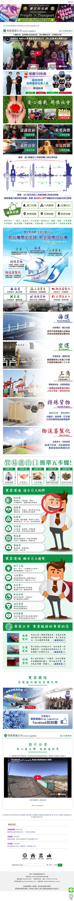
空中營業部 (6, 815)
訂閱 (50, 865)
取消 (55, 865)
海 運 (51, 815)
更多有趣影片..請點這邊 (38, 800)
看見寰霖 (22, 815)
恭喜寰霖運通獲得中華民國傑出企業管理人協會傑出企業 (22, 26)
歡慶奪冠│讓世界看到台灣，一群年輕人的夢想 (21, 832)
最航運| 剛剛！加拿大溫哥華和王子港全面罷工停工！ (23, 839)
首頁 (11, 815)
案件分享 (40, 817)
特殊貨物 (66, 815)
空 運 (55, 815)
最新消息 (70, 2)
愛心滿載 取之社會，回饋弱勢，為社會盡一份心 (21, 846)
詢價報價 (46, 815)
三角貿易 (60, 815)
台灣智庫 (35, 815)
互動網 (41, 815)
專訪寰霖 (29, 815)
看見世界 (16, 815)
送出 (60, 865)
